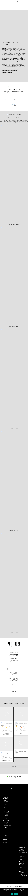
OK (12, 894)
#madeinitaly (6, 734)
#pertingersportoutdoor (7, 756)
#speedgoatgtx (7, 757)
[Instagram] (6, 827)
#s (5, 733)
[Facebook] (5, 827)
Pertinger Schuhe (8, 723)
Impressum (5, 839)
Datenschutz (6, 841)
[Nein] (26, 892)
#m (2, 760)
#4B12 (17, 730)
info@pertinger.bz (19, 1)
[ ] (14, 692)
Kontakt (5, 835)
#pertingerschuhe (6, 729)
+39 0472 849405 (9, 1)
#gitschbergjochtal (7, 731)
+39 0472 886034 (14, 682)
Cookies (5, 842)
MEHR (16, 894)
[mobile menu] (26, 9)
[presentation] (13, 105)
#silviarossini (6, 730)
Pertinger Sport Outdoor (10, 753)
